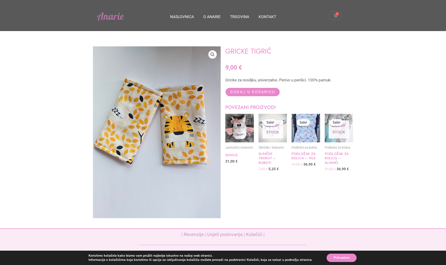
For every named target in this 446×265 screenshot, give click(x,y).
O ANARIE (212, 16)
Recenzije (194, 234)
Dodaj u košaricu (252, 92)
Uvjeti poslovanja (225, 234)
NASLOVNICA (182, 16)
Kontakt (267, 16)
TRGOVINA (239, 16)
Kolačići (254, 234)
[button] (212, 54)
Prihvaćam (342, 257)
